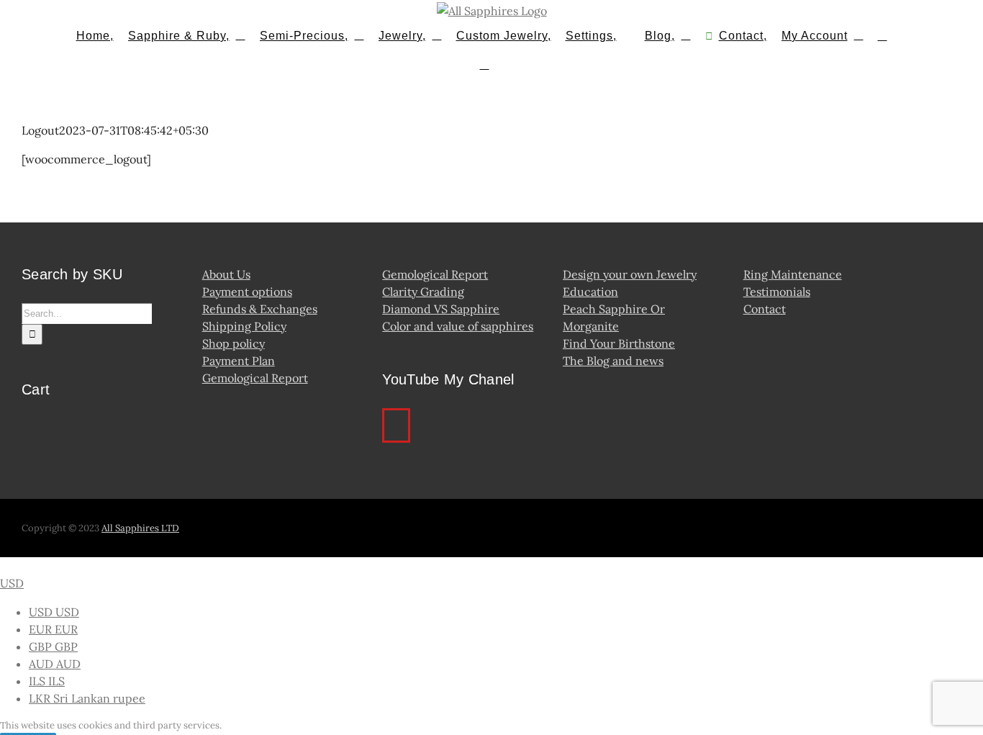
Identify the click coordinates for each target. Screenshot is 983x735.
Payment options (247, 291)
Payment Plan (238, 360)
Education (590, 291)
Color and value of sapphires (457, 326)
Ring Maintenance (792, 274)
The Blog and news (613, 360)
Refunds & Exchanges (259, 309)
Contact (764, 309)
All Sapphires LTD (140, 528)
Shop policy (233, 343)
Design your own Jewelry (630, 274)
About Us (226, 274)
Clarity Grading (423, 291)
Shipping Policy (244, 326)
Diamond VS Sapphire (440, 309)
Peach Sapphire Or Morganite (614, 317)
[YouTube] (396, 425)
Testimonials (776, 291)
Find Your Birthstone (619, 343)
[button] (484, 63)
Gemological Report (255, 378)
